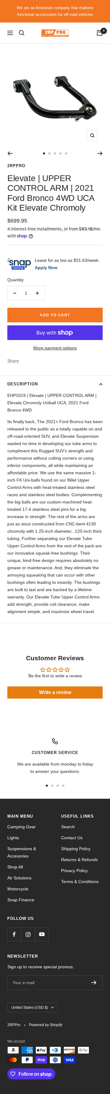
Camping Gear (21, 826)
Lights (13, 837)
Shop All (15, 866)
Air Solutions (19, 877)
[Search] (21, 33)
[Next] (100, 153)
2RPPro (16, 165)
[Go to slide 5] (66, 153)
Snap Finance (20, 899)
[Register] (94, 982)
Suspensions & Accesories (21, 852)
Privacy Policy (74, 870)
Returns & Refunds (79, 859)
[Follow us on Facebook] (14, 934)
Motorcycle (17, 888)
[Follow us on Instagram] (28, 934)
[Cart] (100, 33)
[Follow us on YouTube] (42, 934)
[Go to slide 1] (44, 153)
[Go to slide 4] (60, 153)
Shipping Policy (75, 848)
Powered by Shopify (45, 1025)
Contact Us (71, 837)
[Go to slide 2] (49, 153)
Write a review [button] (55, 692)
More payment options (55, 347)
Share (13, 360)
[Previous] (10, 153)
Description (22, 384)
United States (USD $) (29, 1007)
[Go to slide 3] (55, 153)
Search (68, 826)
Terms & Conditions (80, 881)
